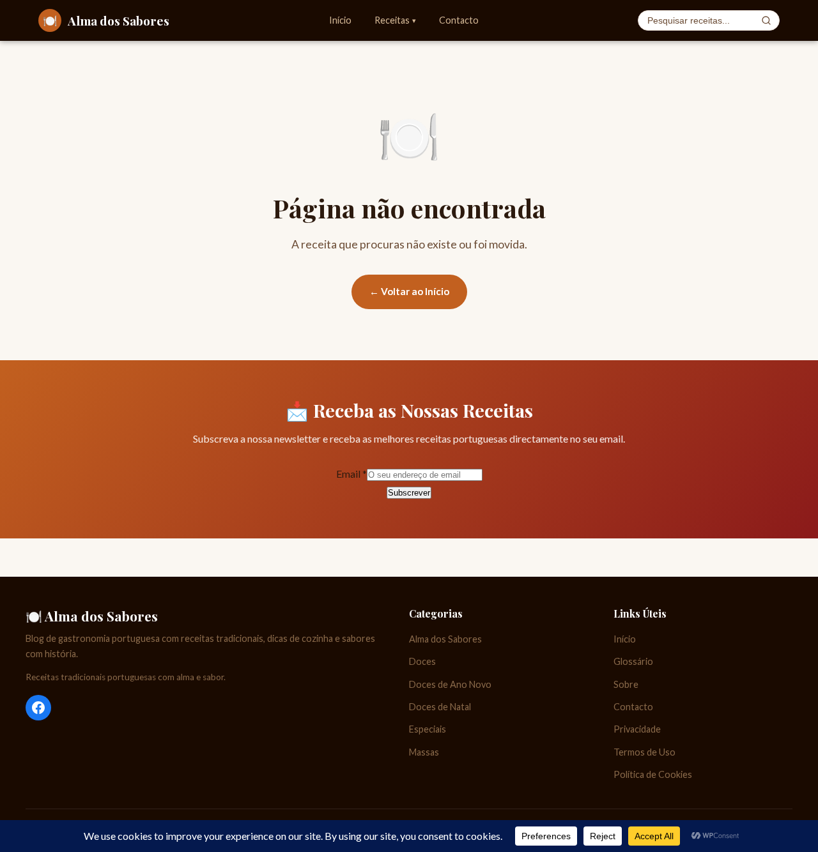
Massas (424, 752)
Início (340, 20)
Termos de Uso (644, 752)
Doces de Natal (440, 706)
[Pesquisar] (766, 20)
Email (351, 474)
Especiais (427, 729)
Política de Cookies (653, 774)
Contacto (459, 20)
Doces (422, 661)
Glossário (633, 661)
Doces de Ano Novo (450, 684)
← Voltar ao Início (409, 291)
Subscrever (409, 493)
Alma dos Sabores (445, 639)
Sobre (626, 684)
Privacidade (637, 729)
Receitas (395, 20)
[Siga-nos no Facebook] (38, 707)
